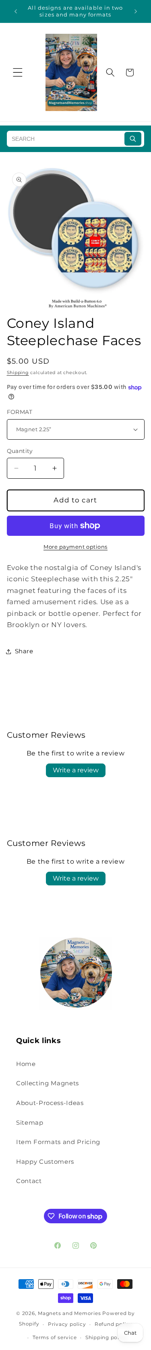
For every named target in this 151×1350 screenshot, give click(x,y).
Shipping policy (106, 1337)
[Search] (132, 139)
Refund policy (113, 1324)
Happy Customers (45, 1161)
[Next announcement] (136, 11)
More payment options (75, 546)
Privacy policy (67, 1324)
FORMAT (20, 412)
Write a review (76, 770)
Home (26, 1064)
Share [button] (24, 651)
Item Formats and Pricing (58, 1142)
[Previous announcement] (16, 11)
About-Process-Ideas (50, 1103)
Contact (29, 1181)
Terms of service (55, 1337)
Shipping (18, 372)
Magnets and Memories (70, 1313)
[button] (17, 72)
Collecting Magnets (47, 1083)
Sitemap (29, 1122)
